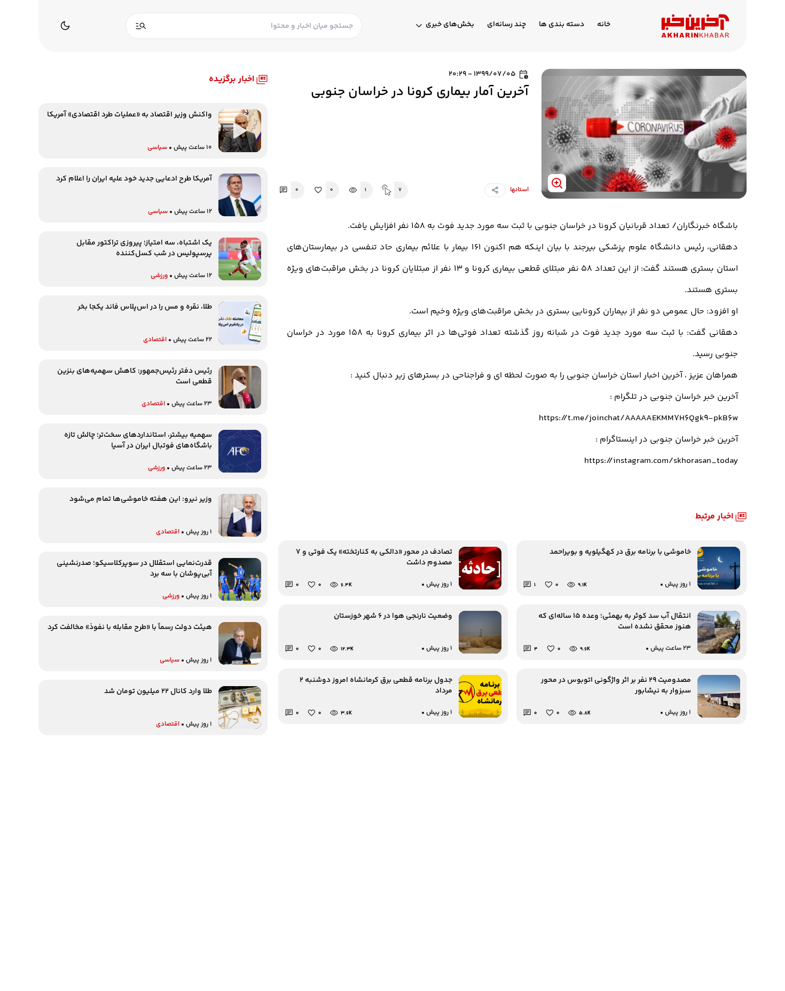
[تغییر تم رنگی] (65, 25)
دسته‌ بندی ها (561, 24)
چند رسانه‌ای (506, 24)
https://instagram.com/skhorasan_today (661, 461)
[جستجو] (141, 26)
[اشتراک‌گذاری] (495, 190)
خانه (603, 24)
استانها (519, 190)
